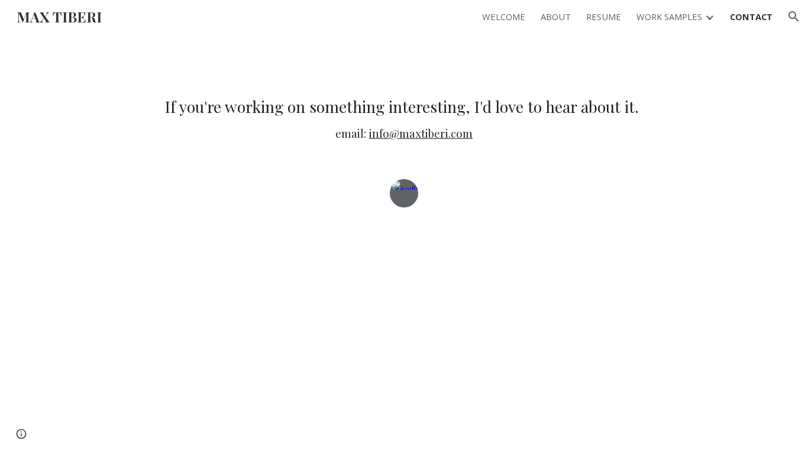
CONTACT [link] (751, 16)
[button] (794, 16)
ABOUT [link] (556, 16)
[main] (404, 118)
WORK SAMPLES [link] (669, 16)
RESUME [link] (603, 16)
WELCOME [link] (503, 16)
